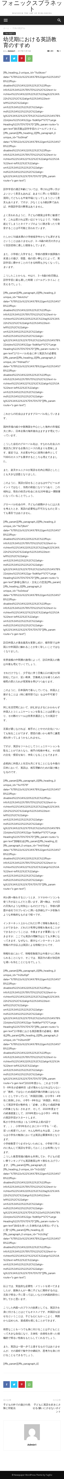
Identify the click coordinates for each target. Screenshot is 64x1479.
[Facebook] (6, 58)
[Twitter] (14, 58)
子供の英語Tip (18, 28)
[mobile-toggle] (5, 20)
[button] (59, 20)
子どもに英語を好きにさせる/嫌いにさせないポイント (47, 1408)
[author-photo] (32, 1440)
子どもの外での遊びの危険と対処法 (16, 1406)
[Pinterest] (21, 58)
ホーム (6, 28)
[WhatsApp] (29, 58)
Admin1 (11, 51)
